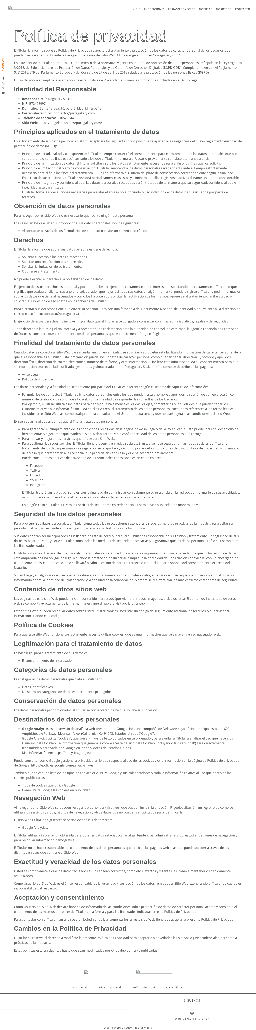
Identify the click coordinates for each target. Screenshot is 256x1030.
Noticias (205, 9)
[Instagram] (3, 83)
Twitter (35, 470)
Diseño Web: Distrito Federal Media (128, 1027)
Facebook (37, 465)
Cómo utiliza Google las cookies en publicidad (56, 790)
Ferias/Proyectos (181, 9)
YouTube (36, 480)
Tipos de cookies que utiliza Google (48, 785)
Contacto (242, 9)
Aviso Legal (190, 80)
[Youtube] (3, 93)
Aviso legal (79, 987)
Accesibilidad (175, 987)
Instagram (37, 485)
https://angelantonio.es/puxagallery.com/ (148, 55)
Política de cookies (145, 987)
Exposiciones (154, 9)
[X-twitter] (3, 88)
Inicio (136, 9)
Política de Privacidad (38, 379)
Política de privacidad (109, 987)
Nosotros (223, 9)
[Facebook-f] (3, 78)
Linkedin (36, 475)
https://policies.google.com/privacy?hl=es (62, 765)
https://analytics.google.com (75, 753)
